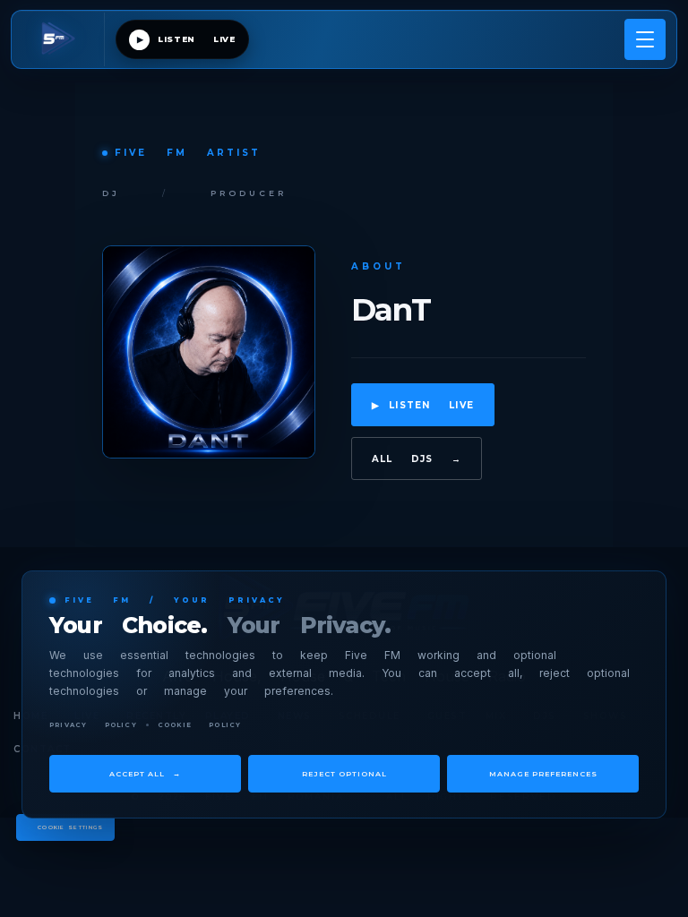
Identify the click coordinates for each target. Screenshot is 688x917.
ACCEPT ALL (145, 773)
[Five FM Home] (63, 39)
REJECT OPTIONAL (344, 773)
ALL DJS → (417, 459)
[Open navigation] (645, 39)
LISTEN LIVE (423, 405)
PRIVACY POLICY (93, 725)
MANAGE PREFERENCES (543, 773)
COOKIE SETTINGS (71, 827)
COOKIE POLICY (200, 725)
